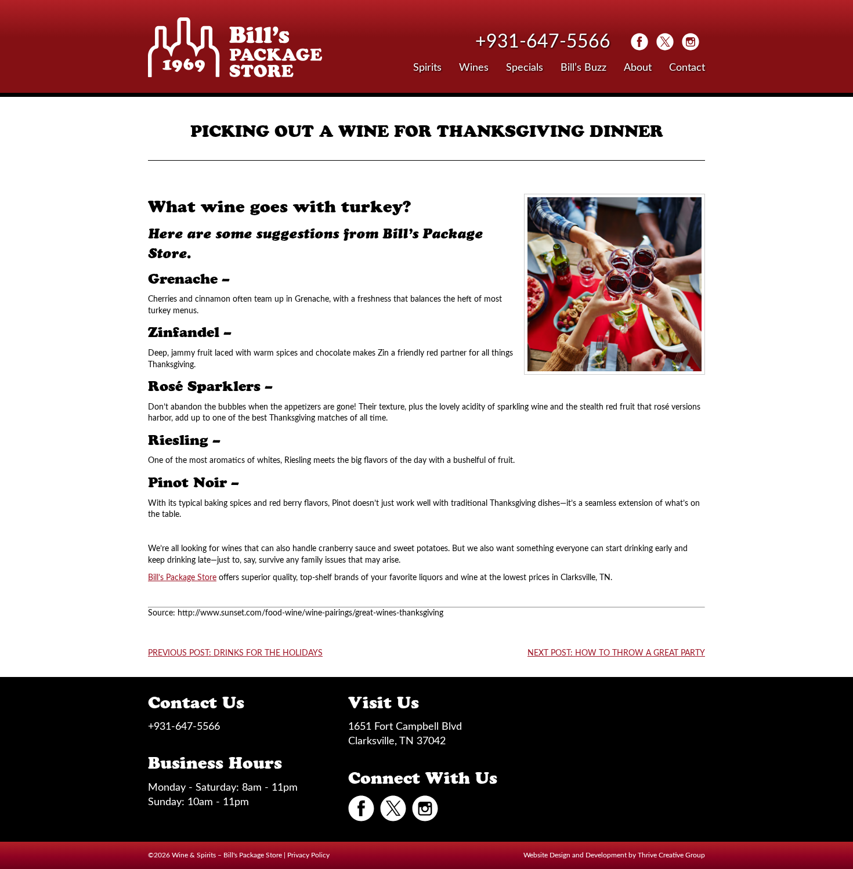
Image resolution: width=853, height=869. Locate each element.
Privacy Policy (308, 855)
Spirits (427, 68)
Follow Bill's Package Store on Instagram (690, 41)
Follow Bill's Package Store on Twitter (665, 41)
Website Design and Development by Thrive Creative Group (614, 855)
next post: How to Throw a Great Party (616, 653)
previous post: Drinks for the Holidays (235, 653)
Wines (474, 68)
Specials (524, 68)
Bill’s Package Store (182, 578)
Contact (687, 68)
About (638, 68)
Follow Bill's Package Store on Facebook (639, 41)
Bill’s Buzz (583, 68)
